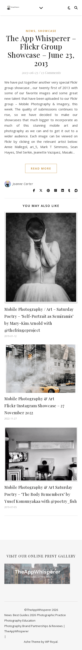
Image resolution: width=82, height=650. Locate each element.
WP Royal (51, 642)
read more (41, 168)
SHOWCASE (47, 31)
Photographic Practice (51, 615)
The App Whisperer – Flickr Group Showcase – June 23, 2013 (41, 50)
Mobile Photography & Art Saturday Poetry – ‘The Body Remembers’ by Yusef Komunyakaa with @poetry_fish (40, 494)
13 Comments (51, 72)
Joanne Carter (23, 184)
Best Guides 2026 (24, 615)
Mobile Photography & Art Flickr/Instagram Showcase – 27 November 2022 (34, 405)
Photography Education (19, 620)
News (30, 31)
